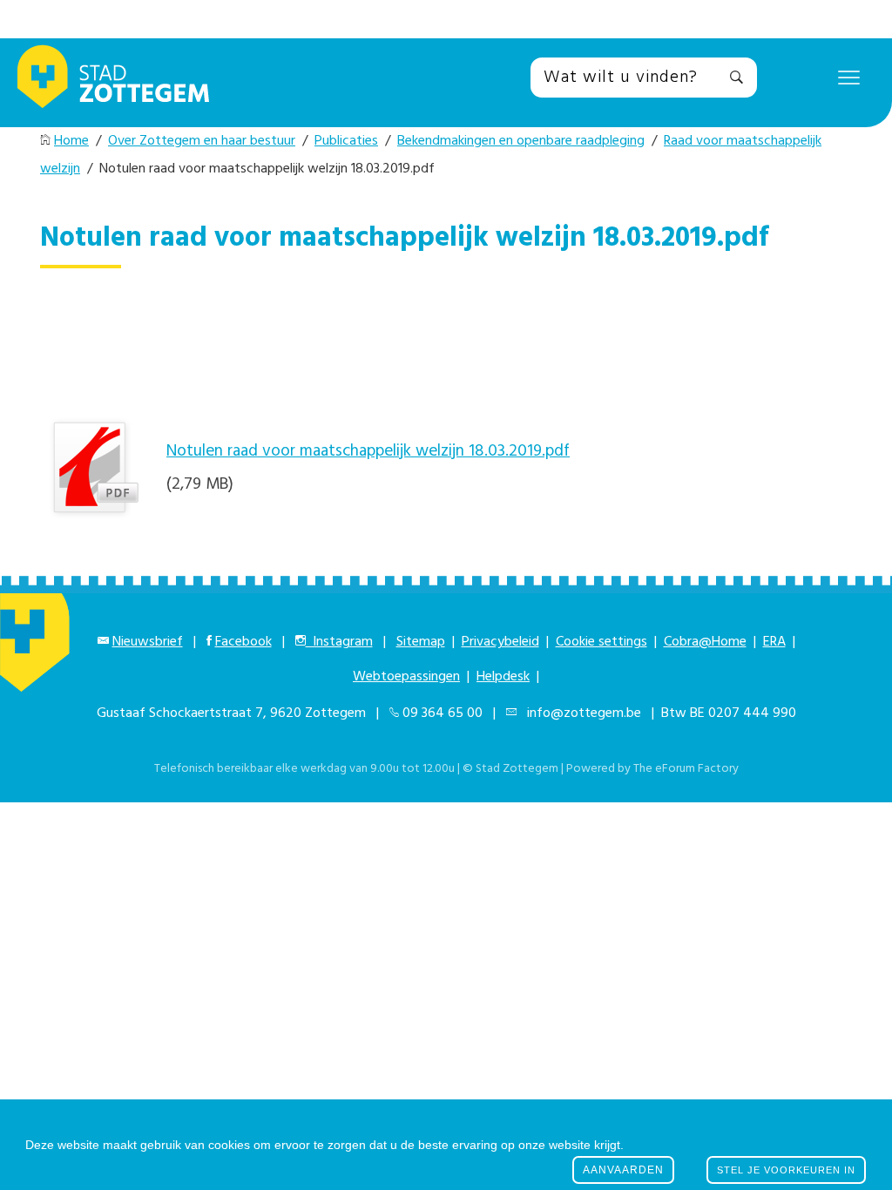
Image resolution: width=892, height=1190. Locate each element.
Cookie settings (601, 642)
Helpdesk (503, 677)
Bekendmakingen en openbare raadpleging (521, 141)
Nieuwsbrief (147, 642)
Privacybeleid (500, 642)
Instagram (339, 642)
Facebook (243, 642)
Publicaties (346, 141)
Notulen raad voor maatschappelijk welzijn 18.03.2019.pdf (368, 451)
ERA (774, 642)
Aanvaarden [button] (623, 1170)
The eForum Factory (686, 769)
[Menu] (849, 77)
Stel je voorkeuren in (786, 1170)
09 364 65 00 (442, 713)
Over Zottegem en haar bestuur (201, 141)
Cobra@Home (705, 642)
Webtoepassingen (406, 677)
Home (71, 141)
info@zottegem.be (580, 713)
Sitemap (420, 642)
